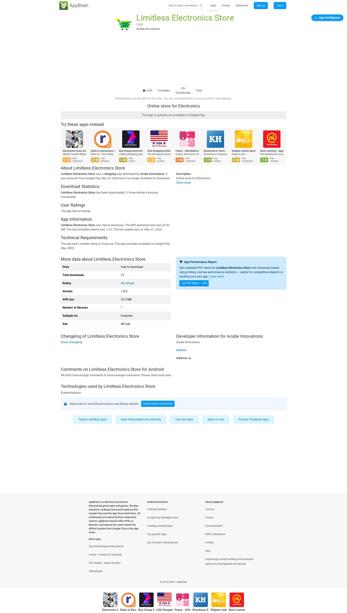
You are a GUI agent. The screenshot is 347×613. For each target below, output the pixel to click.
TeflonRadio (95, 571)
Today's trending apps (92, 419)
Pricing (226, 5)
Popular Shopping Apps (254, 419)
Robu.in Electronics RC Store (102, 150)
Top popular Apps (157, 534)
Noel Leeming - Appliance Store (272, 150)
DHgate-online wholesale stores (243, 150)
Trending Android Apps (160, 525)
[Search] (201, 5)
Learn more (216, 276)
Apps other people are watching (141, 419)
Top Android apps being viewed (106, 546)
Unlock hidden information (158, 403)
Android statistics (157, 509)
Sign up (261, 5)
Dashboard (241, 5)
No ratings (127, 283)
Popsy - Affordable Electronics (187, 150)
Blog (207, 550)
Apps (213, 5)
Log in (280, 5)
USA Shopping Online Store (159, 150)
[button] (231, 358)
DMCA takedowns (215, 534)
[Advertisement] (169, 61)
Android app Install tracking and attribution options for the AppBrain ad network (229, 561)
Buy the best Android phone (162, 542)
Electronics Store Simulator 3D (74, 150)
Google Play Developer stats (162, 517)
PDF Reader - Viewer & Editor (105, 562)
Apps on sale (216, 419)
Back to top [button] (338, 580)
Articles (209, 542)
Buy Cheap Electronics (131, 150)
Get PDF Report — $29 (194, 283)
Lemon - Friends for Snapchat (105, 554)
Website (181, 350)
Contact (209, 509)
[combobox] (183, 5)
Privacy (209, 517)
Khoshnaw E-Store (214, 150)
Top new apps (184, 419)
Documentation (214, 525)
